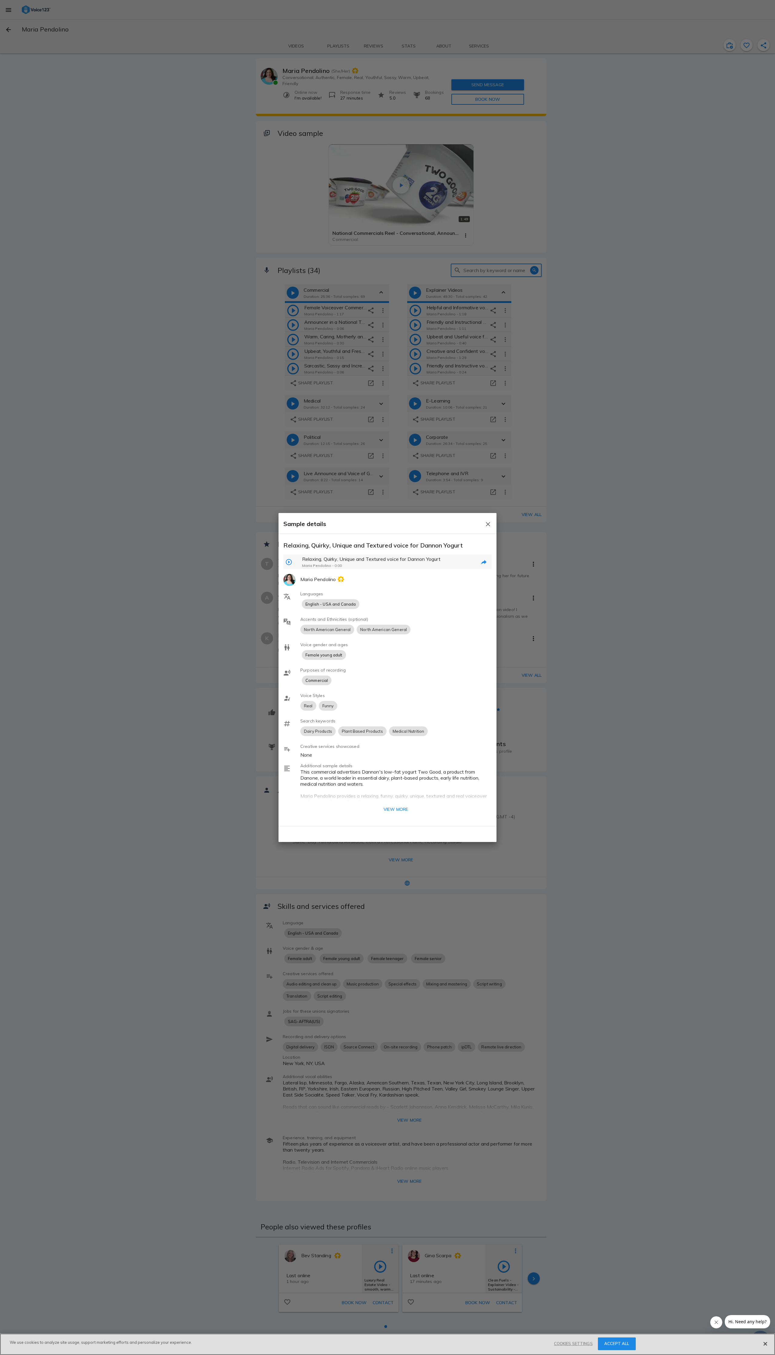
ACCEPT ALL (616, 1343)
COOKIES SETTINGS (573, 1343)
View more (396, 809)
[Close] (765, 1343)
